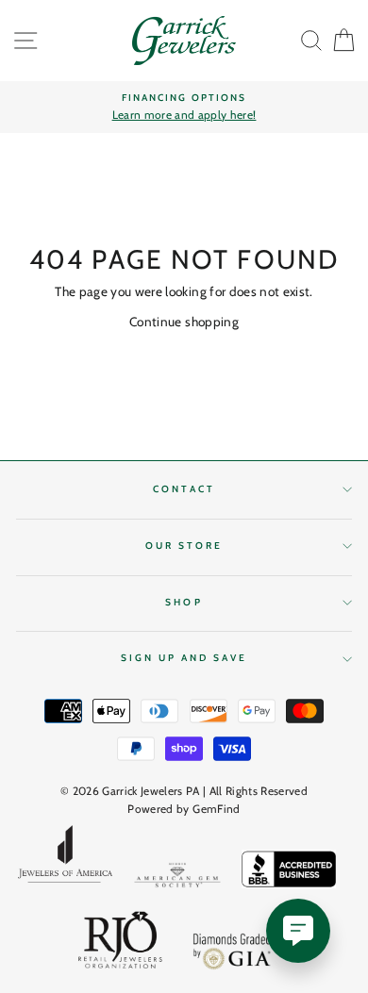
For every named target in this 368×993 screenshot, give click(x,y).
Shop (183, 602)
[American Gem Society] (177, 878)
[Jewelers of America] (65, 860)
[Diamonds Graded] (233, 954)
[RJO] (121, 944)
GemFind (216, 809)
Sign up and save (184, 658)
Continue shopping (184, 321)
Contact (183, 489)
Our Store (184, 545)
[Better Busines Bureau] (289, 872)
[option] (184, 107)
